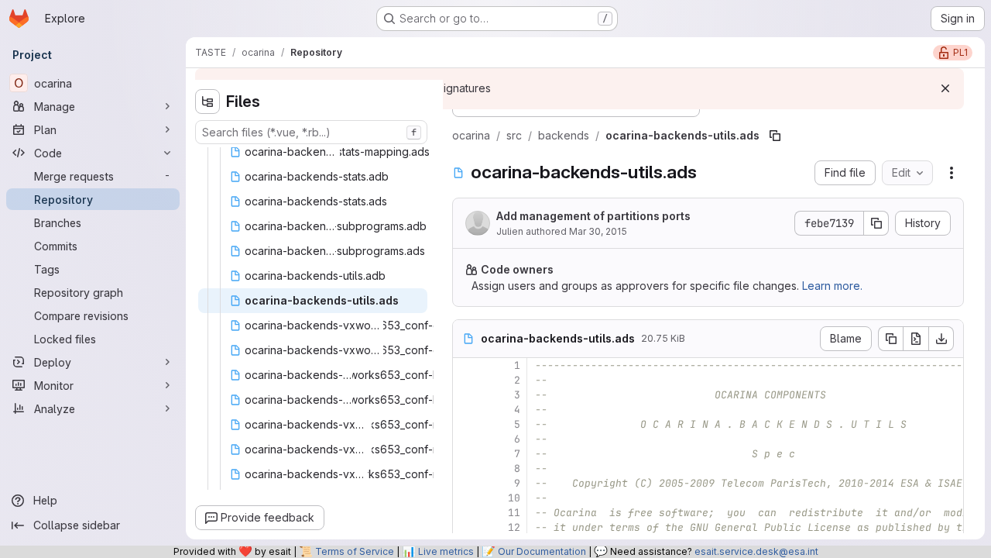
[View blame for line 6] (466, 439)
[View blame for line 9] (466, 483)
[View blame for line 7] (466, 453)
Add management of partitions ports (593, 215)
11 (514, 512)
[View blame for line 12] (466, 527)
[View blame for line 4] (466, 409)
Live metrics (446, 551)
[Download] (941, 338)
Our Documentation (542, 551)
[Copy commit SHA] (876, 223)
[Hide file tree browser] (207, 101)
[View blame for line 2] (466, 380)
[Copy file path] (775, 135)
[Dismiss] (945, 88)
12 (514, 527)
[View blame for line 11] (466, 512)
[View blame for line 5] (466, 424)
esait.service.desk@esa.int (756, 551)
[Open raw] (916, 338)
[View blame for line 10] (466, 498)
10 (514, 498)
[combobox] (311, 132)
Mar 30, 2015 (598, 231)
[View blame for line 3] (466, 395)
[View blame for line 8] (466, 468)
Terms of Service (354, 551)
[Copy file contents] (890, 338)
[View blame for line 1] (466, 365)
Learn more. (832, 285)
